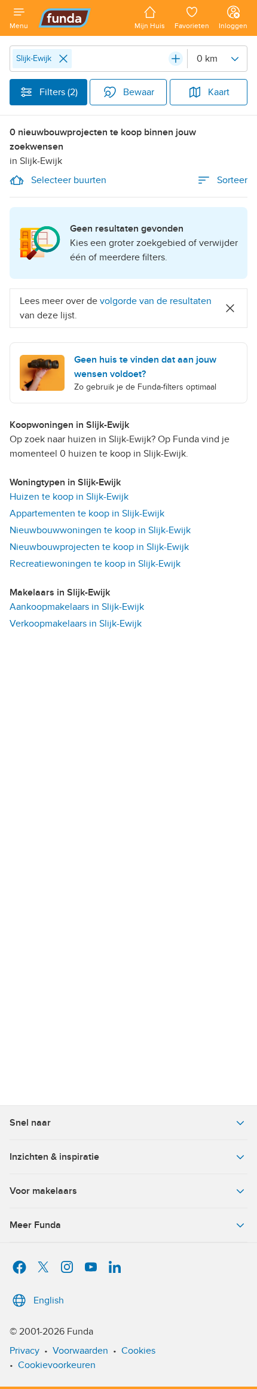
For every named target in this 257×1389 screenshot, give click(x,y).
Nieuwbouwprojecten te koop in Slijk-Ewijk (99, 547)
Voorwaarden (80, 1351)
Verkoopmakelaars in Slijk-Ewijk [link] (76, 624)
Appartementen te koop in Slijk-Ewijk (87, 513)
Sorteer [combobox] (232, 180)
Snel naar (30, 1123)
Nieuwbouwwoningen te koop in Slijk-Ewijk (100, 530)
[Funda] (81, 18)
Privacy (24, 1351)
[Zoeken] (176, 58)
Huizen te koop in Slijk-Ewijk (69, 497)
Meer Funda (35, 1225)
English (48, 1300)
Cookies (138, 1351)
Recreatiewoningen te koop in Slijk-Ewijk (95, 564)
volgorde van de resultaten (156, 301)
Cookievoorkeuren (57, 1365)
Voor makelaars (43, 1191)
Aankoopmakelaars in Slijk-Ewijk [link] (77, 607)
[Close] (63, 58)
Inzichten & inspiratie (54, 1157)
